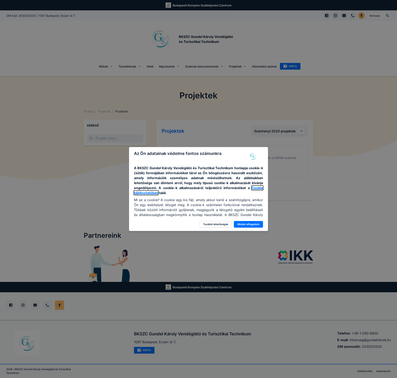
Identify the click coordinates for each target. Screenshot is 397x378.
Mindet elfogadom (248, 224)
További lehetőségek (215, 224)
